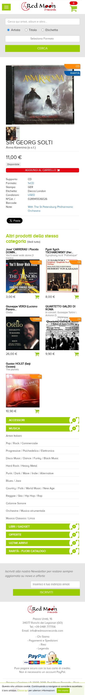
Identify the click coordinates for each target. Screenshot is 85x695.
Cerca (42, 48)
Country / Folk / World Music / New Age (30, 488)
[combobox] (42, 38)
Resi (43, 644)
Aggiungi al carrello (41, 170)
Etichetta (51, 30)
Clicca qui (22, 690)
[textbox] (42, 39)
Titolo (33, 30)
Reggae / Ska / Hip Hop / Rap (24, 495)
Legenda (43, 648)
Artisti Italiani (14, 435)
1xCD (31, 183)
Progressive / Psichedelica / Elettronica (30, 450)
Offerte (15, 534)
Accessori (17, 420)
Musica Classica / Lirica (20, 518)
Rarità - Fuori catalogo (27, 551)
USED (31, 195)
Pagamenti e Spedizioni (43, 640)
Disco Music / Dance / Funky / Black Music (32, 458)
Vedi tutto (34, 241)
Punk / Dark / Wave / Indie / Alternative (30, 473)
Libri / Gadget (19, 526)
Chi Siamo (43, 636)
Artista (15, 30)
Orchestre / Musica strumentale (25, 510)
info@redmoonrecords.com (46, 630)
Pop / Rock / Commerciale (22, 443)
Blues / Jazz (13, 480)
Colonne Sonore (16, 503)
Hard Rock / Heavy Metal (21, 465)
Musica (14, 428)
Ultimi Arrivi (18, 543)
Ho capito (63, 690)
